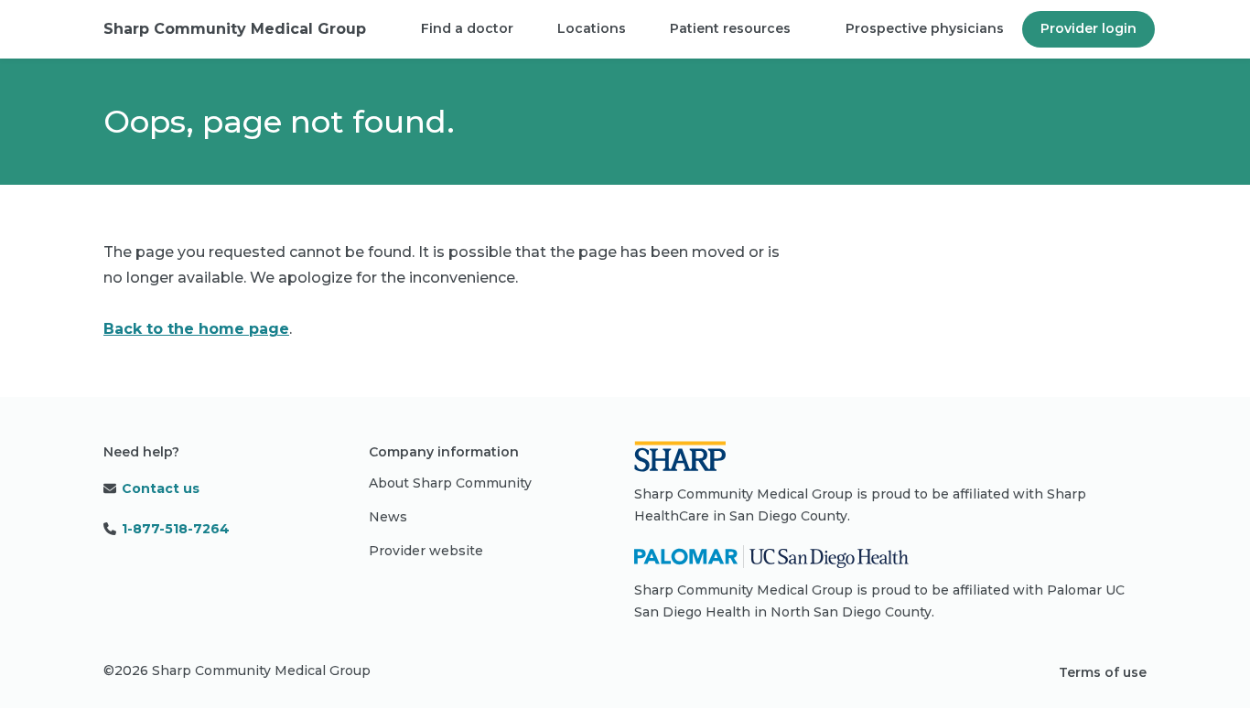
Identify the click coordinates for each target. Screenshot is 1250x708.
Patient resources (730, 28)
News (388, 517)
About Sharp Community (450, 483)
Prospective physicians (925, 28)
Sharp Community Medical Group (234, 29)
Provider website (426, 550)
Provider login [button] (1088, 28)
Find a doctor (467, 28)
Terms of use (1103, 672)
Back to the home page (196, 329)
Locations (591, 28)
